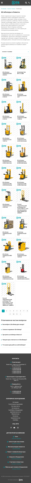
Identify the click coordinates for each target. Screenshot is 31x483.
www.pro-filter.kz (16, 469)
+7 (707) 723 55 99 (16, 373)
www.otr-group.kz (16, 438)
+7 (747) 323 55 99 (16, 391)
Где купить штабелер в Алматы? (12, 334)
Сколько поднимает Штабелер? (12, 329)
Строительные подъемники (15, 404)
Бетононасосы (15, 408)
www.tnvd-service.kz (16, 453)
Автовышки (16, 402)
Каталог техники (11, 8)
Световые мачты (15, 406)
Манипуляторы (15, 414)
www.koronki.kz (16, 448)
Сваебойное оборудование (15, 410)
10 (13, 314)
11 (17, 314)
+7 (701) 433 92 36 (16, 368)
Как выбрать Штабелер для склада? (13, 324)
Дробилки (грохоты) (15, 412)
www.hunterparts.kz (16, 458)
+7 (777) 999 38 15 (16, 393)
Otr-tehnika (3, 8)
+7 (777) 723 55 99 (16, 369)
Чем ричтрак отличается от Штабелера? (14, 339)
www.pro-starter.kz (16, 464)
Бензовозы (15, 416)
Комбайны (15, 420)
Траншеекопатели (15, 418)
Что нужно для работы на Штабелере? (14, 345)
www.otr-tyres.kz (16, 443)
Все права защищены (13, 479)
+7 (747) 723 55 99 (16, 371)
